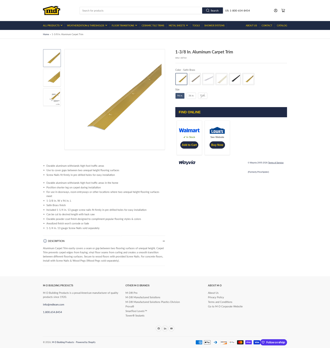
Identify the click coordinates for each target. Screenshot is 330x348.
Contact (267, 25)
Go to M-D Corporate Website (225, 306)
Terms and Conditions (220, 301)
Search (214, 10)
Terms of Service (276, 163)
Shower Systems (214, 25)
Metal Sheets (177, 25)
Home (46, 34)
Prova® (129, 306)
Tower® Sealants (135, 315)
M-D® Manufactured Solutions (142, 297)
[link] (189, 145)
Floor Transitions (123, 25)
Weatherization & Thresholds (85, 25)
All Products (51, 25)
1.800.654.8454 (52, 312)
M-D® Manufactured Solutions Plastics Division (152, 301)
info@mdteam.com (53, 304)
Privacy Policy (216, 297)
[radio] (181, 79)
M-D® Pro (131, 292)
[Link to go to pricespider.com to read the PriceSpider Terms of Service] (187, 163)
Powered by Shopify (86, 342)
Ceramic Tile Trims (153, 25)
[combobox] (152, 10)
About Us (251, 25)
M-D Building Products (63, 342)
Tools (196, 25)
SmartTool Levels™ (136, 311)
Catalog (282, 25)
